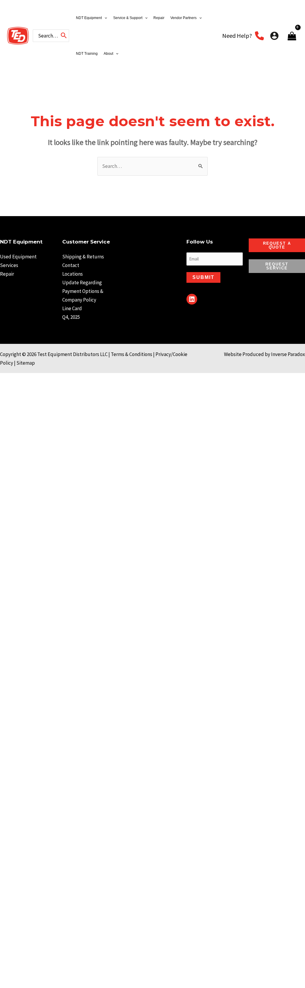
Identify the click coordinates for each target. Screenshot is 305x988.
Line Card (72, 308)
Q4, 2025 (71, 317)
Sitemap (25, 363)
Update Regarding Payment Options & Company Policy (82, 291)
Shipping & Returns (83, 256)
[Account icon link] (274, 35)
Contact (70, 265)
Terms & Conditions (131, 354)
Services (9, 265)
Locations (72, 274)
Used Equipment (18, 256)
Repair (7, 274)
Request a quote (277, 245)
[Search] (64, 36)
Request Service (276, 266)
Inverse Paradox (288, 354)
